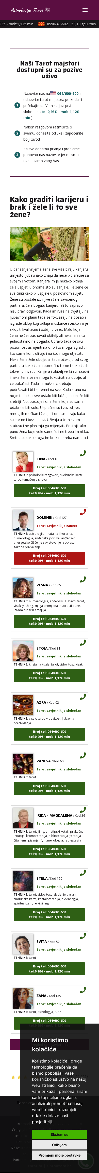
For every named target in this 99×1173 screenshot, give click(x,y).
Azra (41, 698)
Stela (42, 874)
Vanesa (44, 757)
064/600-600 (67, 93)
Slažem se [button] (59, 1134)
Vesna (42, 581)
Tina (41, 455)
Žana (41, 991)
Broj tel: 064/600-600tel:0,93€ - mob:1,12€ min (49, 487)
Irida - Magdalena (54, 811)
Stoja (42, 644)
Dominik (44, 513)
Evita (42, 937)
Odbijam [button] (59, 1145)
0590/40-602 (68, 23)
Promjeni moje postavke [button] (59, 1155)
